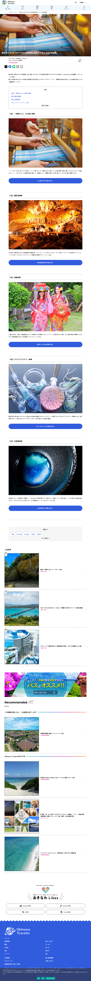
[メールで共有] (21, 66)
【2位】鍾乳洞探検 (15, 96)
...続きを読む (45, 105)
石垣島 (33, 534)
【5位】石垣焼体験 (15, 105)
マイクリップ (66, 9)
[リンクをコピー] (17, 66)
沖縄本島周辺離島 (13, 62)
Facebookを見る (67, 906)
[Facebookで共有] (9, 66)
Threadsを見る (67, 912)
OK (38, 978)
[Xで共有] (6, 66)
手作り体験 (19, 534)
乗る (37, 9)
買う (52, 9)
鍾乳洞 (39, 534)
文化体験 (27, 534)
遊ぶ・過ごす (8, 9)
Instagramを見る (27, 906)
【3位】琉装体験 (15, 99)
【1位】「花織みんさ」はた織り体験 (20, 93)
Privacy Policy (50, 978)
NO (43, 978)
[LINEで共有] (13, 66)
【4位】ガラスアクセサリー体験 (19, 102)
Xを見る (27, 912)
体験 (13, 534)
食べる (22, 9)
